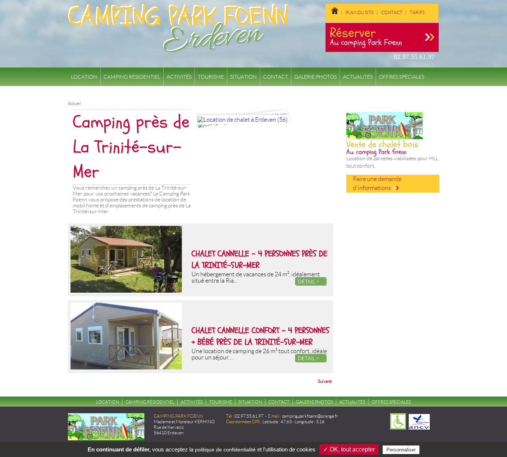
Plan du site (360, 12)
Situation (243, 77)
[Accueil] (178, 49)
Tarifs (417, 12)
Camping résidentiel (132, 77)
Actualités (358, 77)
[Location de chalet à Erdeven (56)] (242, 119)
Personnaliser (401, 450)
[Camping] (430, 12)
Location (84, 77)
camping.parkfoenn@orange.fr (310, 416)
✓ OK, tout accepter (349, 449)
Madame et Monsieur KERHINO (184, 421)
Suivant (324, 381)
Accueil (74, 103)
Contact (391, 12)
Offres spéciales (401, 77)
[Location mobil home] (331, 17)
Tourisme (211, 77)
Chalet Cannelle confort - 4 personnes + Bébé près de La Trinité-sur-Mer (260, 336)
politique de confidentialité (225, 450)
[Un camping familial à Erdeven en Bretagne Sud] (334, 12)
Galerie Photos (315, 77)
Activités (179, 77)
